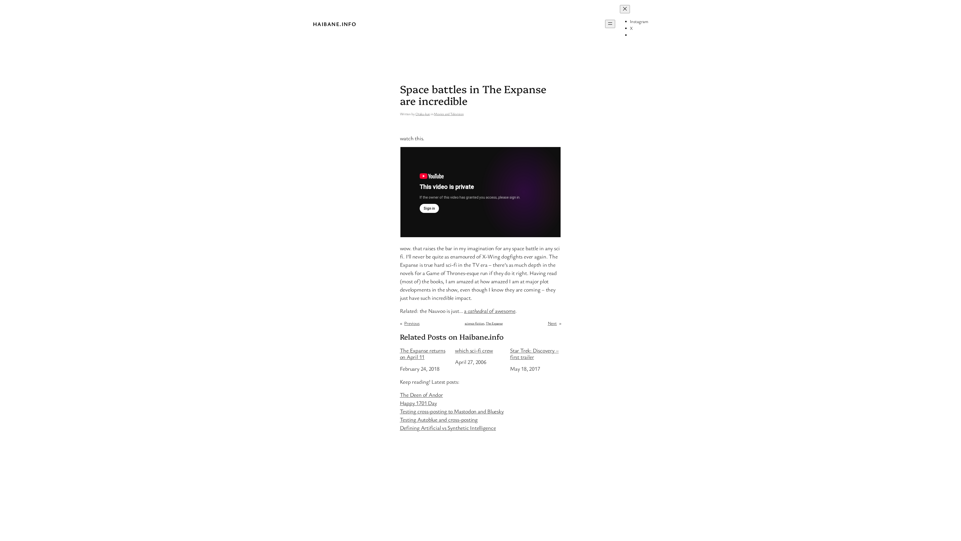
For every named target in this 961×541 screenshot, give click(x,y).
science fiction (474, 323)
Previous (411, 323)
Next (552, 323)
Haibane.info (334, 24)
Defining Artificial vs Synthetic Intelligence (448, 427)
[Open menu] (610, 24)
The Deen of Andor (421, 394)
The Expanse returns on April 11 (422, 353)
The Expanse (494, 323)
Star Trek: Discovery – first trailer (534, 353)
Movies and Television (448, 113)
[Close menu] (625, 9)
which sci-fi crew (474, 350)
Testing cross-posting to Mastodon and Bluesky (452, 411)
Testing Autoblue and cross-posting (439, 419)
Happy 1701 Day (418, 403)
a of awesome (489, 310)
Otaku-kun (422, 113)
